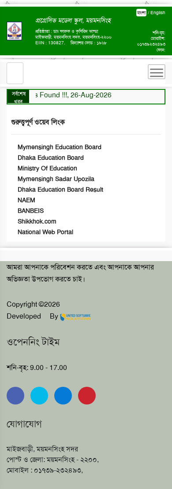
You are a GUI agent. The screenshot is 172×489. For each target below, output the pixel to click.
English (157, 12)
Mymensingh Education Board (58, 147)
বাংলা (141, 12)
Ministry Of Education (46, 168)
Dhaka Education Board (50, 158)
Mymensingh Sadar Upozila (55, 179)
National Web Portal (44, 232)
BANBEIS (30, 211)
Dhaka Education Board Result (59, 189)
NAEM (25, 200)
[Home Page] (15, 73)
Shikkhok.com (36, 221)
